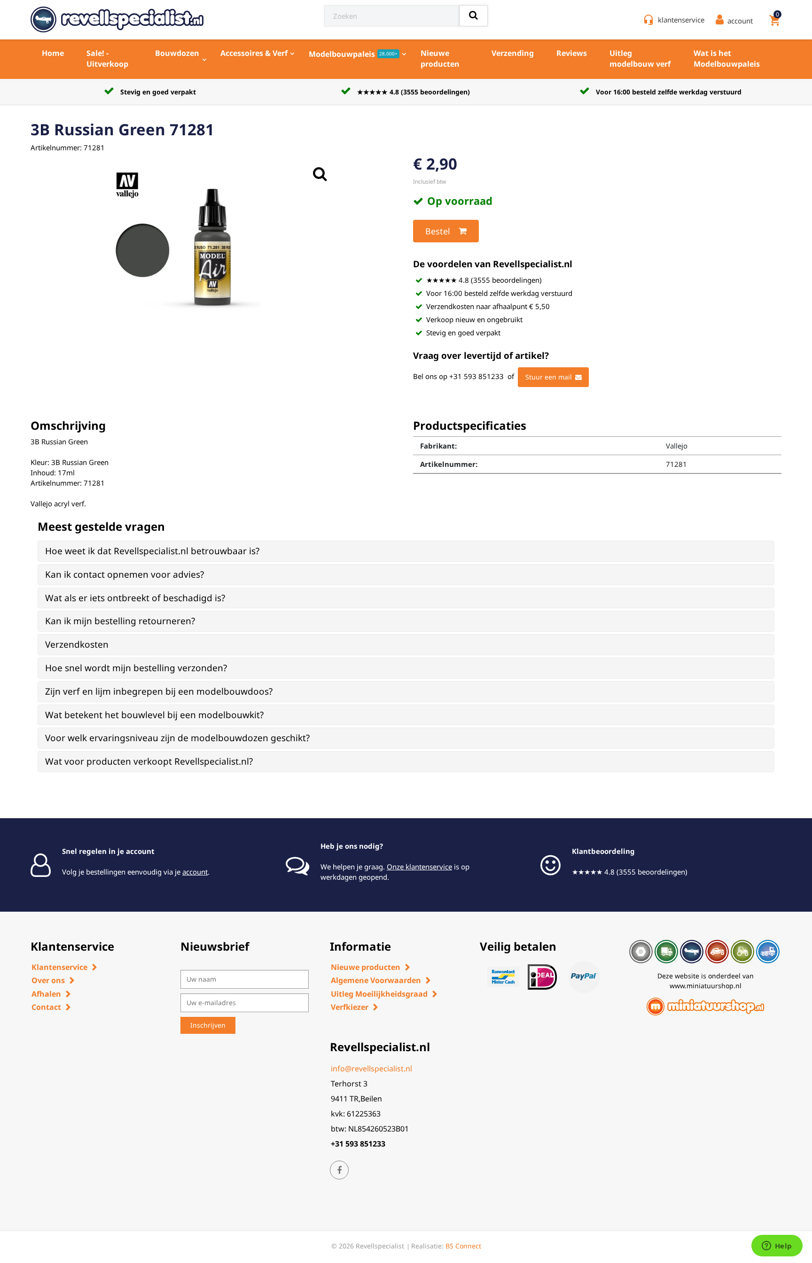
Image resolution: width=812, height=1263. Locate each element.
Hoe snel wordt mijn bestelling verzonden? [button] (136, 668)
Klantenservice (59, 967)
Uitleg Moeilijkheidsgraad (379, 994)
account (195, 871)
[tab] (406, 551)
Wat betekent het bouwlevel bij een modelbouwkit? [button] (154, 715)
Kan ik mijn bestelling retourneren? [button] (120, 621)
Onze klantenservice (419, 866)
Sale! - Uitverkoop (107, 58)
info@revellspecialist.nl (371, 1068)
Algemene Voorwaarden (376, 980)
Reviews (571, 53)
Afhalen (46, 994)
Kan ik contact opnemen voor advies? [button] (124, 574)
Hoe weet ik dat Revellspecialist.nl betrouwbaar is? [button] (152, 551)
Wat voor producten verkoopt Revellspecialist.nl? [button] (149, 761)
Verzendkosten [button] (77, 644)
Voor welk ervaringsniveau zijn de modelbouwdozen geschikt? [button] (177, 738)
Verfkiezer (349, 1007)
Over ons (48, 980)
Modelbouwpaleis (353, 54)
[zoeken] (473, 15)
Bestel (437, 231)
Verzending (513, 53)
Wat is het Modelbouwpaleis (727, 58)
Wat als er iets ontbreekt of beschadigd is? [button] (135, 598)
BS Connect (463, 1245)
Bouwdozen (177, 53)
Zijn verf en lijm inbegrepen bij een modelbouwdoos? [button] (159, 691)
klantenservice (681, 19)
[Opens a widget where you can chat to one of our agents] (777, 1246)
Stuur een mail (548, 376)
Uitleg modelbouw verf (640, 58)
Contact (46, 1007)
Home (53, 53)
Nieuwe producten (440, 58)
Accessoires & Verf (254, 53)
